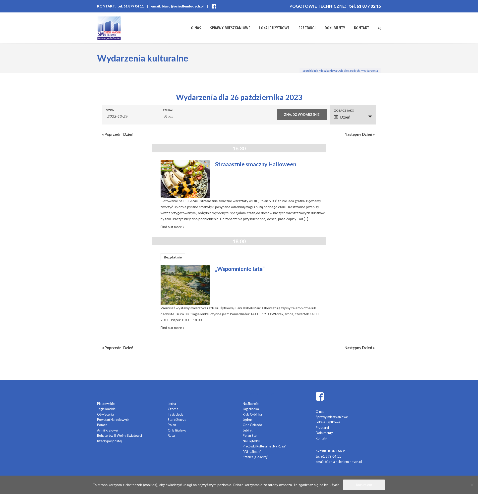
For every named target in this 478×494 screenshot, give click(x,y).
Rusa (171, 435)
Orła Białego (177, 430)
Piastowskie (106, 404)
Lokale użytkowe (274, 28)
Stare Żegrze (177, 420)
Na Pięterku (251, 441)
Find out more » (172, 227)
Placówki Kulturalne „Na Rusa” (264, 446)
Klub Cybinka (252, 414)
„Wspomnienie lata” (240, 268)
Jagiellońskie (106, 409)
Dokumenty (335, 28)
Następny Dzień (360, 134)
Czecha (173, 409)
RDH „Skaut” (252, 452)
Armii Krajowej (107, 430)
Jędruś (247, 420)
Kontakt (361, 28)
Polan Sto (250, 435)
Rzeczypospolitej (109, 441)
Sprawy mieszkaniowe (230, 28)
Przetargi (307, 28)
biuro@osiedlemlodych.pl (343, 462)
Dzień (110, 110)
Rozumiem (364, 485)
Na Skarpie (250, 404)
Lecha (172, 404)
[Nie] (471, 484)
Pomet (102, 425)
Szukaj (168, 110)
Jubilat (247, 430)
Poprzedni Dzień (117, 134)
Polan (172, 425)
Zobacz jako (344, 110)
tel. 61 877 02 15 (365, 6)
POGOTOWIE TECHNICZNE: (318, 6)
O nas (196, 28)
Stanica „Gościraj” (255, 457)
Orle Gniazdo (252, 425)
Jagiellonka (251, 409)
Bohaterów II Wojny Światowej (119, 435)
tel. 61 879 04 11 (328, 456)
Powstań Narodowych (113, 420)
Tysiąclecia (175, 414)
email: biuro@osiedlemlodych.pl (177, 6)
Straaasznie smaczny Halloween (255, 164)
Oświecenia (105, 414)
